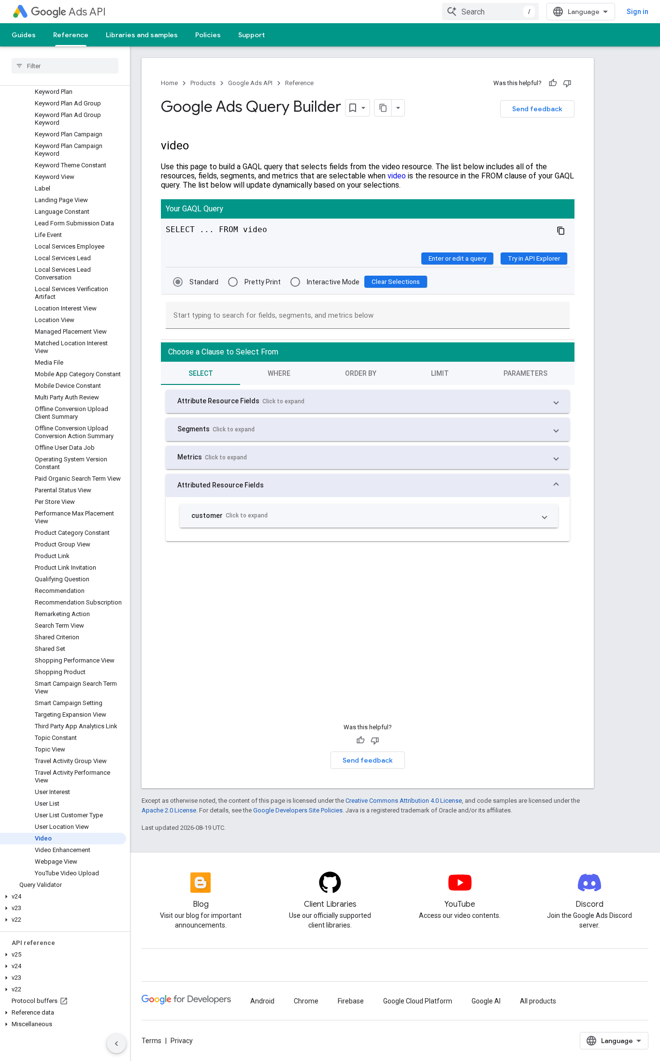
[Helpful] (552, 83)
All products (538, 1001)
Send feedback (537, 108)
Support (251, 34)
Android (262, 1001)
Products (202, 83)
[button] (63, 896)
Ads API (87, 11)
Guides (24, 34)
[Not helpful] (567, 83)
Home (169, 83)
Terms (151, 1041)
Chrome (306, 1001)
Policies (208, 34)
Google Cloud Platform (417, 1001)
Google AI (486, 1001)
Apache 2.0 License (169, 810)
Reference (70, 34)
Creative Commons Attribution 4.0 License (403, 800)
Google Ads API (250, 83)
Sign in (637, 11)
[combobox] (490, 11)
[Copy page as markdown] (383, 108)
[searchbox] (65, 66)
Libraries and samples (142, 34)
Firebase (351, 1001)
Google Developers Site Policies (298, 810)
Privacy (182, 1041)
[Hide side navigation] (116, 1043)
